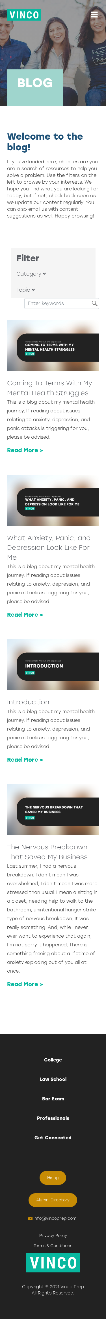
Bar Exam (53, 1099)
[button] (94, 15)
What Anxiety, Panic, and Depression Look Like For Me (49, 547)
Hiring (53, 1177)
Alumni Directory (53, 1200)
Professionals (53, 1118)
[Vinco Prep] (24, 15)
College (53, 1060)
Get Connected (53, 1137)
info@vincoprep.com (55, 1218)
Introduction (28, 702)
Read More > (25, 450)
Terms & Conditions (53, 1245)
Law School (53, 1079)
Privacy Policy (53, 1235)
